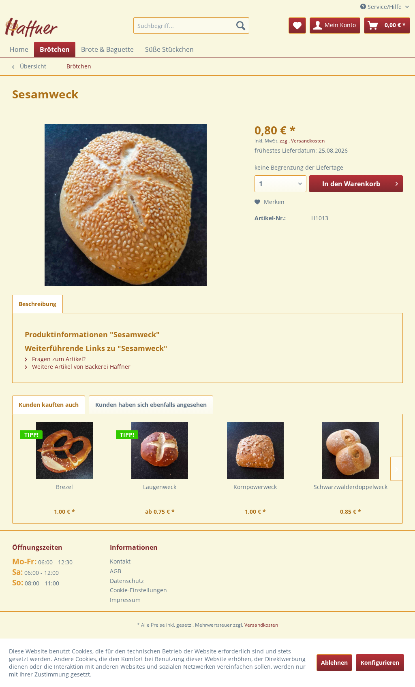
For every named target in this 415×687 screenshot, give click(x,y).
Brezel (64, 487)
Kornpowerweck (255, 487)
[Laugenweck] (160, 450)
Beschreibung (37, 304)
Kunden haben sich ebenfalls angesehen (151, 404)
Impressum (125, 600)
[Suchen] (240, 25)
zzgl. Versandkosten (302, 140)
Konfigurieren (380, 662)
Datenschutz (127, 581)
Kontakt (120, 561)
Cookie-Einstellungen (138, 590)
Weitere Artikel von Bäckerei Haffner (80, 366)
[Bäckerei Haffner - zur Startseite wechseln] (31, 27)
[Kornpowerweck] (255, 450)
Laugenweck (159, 487)
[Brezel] (64, 450)
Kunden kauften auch (49, 404)
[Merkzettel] (297, 25)
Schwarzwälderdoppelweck (350, 487)
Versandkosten (261, 624)
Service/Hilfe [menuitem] (384, 7)
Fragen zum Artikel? (58, 359)
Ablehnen (334, 662)
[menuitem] (191, 25)
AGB (115, 571)
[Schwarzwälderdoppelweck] (351, 450)
